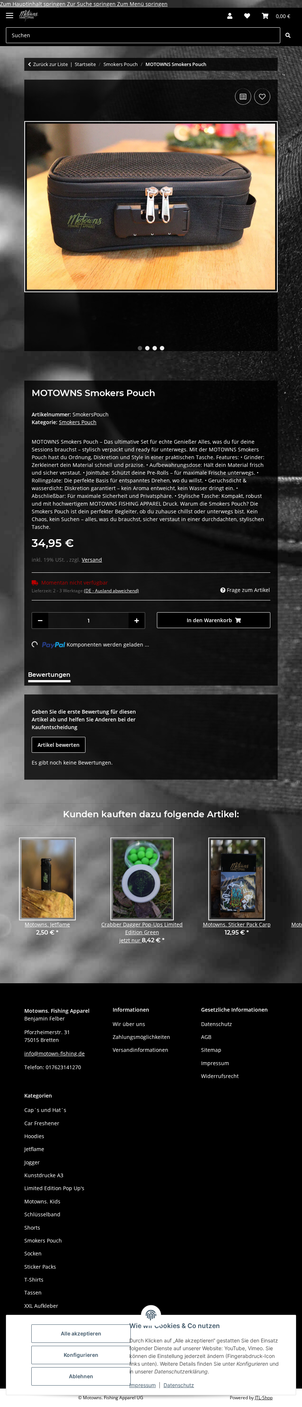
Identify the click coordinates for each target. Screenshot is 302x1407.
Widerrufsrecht (220, 1075)
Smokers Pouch (77, 422)
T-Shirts (33, 1279)
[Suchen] (288, 35)
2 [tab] (147, 348)
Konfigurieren (81, 1355)
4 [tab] (162, 348)
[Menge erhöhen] (137, 620)
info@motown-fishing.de (54, 1053)
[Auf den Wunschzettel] (262, 97)
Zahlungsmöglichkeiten (141, 1036)
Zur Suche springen (92, 3)
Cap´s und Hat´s (45, 1109)
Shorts (32, 1227)
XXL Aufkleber (41, 1305)
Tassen (33, 1292)
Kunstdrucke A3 (43, 1175)
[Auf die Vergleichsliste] (243, 97)
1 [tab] (140, 348)
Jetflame (34, 1149)
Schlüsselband (42, 1214)
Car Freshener (41, 1123)
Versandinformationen (140, 1049)
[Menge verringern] (40, 620)
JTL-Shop (264, 1397)
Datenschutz (179, 1385)
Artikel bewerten (59, 744)
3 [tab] (154, 348)
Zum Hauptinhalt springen (33, 3)
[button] (229, 15)
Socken (33, 1253)
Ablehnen (81, 1376)
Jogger (32, 1162)
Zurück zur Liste (50, 64)
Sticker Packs (40, 1266)
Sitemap (211, 1049)
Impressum (142, 1385)
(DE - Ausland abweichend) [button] (111, 591)
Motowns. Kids (42, 1201)
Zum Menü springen (142, 3)
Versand (92, 559)
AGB (206, 1036)
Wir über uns (129, 1023)
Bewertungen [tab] (49, 674)
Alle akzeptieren (81, 1333)
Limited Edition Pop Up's (54, 1188)
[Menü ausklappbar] (9, 12)
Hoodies (34, 1136)
